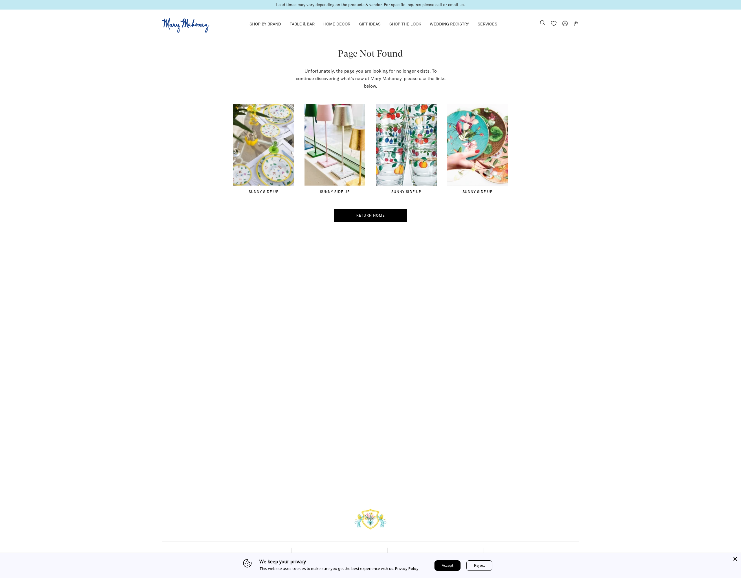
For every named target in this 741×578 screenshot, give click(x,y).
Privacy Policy (407, 568)
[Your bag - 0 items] (576, 24)
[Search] (542, 23)
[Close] (735, 559)
